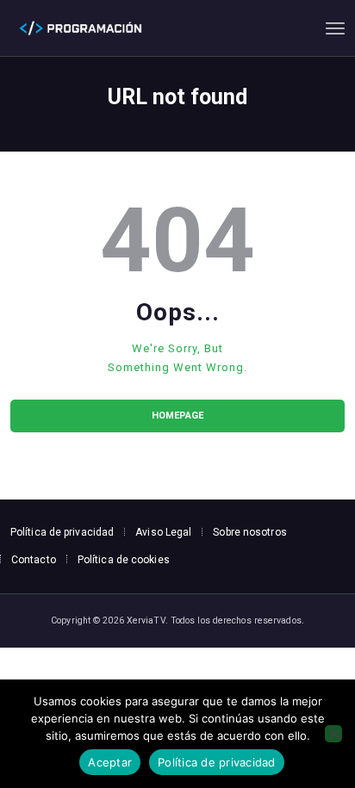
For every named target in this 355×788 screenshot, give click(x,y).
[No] (333, 733)
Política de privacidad (217, 762)
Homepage (177, 415)
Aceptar (110, 762)
